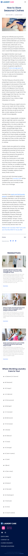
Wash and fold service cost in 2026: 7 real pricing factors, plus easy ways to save (13, 344)
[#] (2, 532)
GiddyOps (21, 553)
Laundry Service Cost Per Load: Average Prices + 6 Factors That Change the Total (12, 271)
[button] (10, 241)
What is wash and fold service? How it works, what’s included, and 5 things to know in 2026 (14, 309)
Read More (5, 285)
